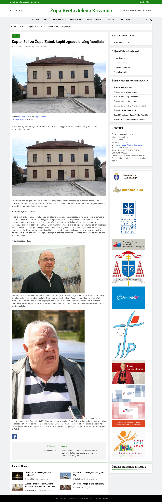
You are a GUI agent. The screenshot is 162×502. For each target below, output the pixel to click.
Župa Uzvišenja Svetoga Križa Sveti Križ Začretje (131, 106)
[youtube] (22, 10)
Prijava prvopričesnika (122, 67)
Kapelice (110, 20)
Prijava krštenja (119, 58)
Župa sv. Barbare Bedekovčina (125, 110)
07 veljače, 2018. (19, 119)
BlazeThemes (103, 498)
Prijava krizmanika (120, 72)
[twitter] (16, 10)
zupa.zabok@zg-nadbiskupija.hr (130, 145)
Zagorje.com (40, 117)
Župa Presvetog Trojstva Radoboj (126, 97)
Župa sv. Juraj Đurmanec (123, 88)
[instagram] (13, 10)
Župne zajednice (94, 20)
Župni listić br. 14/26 (121, 43)
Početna (35, 20)
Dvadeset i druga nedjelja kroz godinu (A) (145, 2)
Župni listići (125, 20)
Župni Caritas (75, 20)
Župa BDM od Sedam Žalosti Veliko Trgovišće (131, 115)
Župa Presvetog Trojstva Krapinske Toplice (129, 120)
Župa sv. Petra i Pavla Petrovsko (126, 101)
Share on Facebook (14, 436)
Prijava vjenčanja (120, 63)
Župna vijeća (58, 20)
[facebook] (11, 10)
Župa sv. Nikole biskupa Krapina (125, 92)
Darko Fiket (17, 46)
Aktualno (16, 36)
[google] (19, 10)
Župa (45, 20)
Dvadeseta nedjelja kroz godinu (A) (88, 484)
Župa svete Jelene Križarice (81, 10)
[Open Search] (147, 20)
